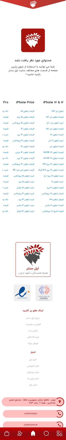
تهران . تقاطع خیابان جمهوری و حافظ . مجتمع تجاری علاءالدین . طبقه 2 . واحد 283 (32, 401)
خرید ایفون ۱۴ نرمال (25, 211)
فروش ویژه (33, 343)
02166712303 (31, 425)
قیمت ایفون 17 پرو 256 (52, 164)
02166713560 (30, 413)
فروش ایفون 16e (56, 199)
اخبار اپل (33, 359)
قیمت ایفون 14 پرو (25, 134)
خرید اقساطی (33, 337)
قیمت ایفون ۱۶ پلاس (54, 205)
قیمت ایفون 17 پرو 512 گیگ (50, 170)
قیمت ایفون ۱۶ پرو (55, 187)
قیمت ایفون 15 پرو (25, 117)
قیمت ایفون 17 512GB (53, 158)
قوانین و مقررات (33, 324)
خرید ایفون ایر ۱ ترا (55, 123)
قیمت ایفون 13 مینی (24, 152)
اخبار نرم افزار (33, 372)
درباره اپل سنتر (33, 318)
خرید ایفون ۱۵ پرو (26, 181)
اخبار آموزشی (33, 366)
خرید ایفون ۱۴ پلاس (25, 205)
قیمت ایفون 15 (27, 111)
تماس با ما (33, 330)
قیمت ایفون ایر (56, 146)
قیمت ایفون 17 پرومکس (52, 193)
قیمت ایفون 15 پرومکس (23, 123)
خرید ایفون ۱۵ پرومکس (24, 176)
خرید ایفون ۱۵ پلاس (25, 187)
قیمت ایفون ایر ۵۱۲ (54, 117)
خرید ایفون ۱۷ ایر (55, 140)
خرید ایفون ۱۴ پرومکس (24, 193)
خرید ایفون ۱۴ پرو (26, 199)
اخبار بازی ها (33, 378)
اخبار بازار (33, 385)
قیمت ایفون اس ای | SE (23, 170)
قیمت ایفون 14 (27, 128)
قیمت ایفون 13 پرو (25, 158)
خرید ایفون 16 (57, 181)
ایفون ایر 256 (57, 111)
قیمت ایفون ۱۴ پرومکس (23, 140)
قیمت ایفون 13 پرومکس (23, 164)
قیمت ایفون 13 (27, 146)
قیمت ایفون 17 (56, 134)
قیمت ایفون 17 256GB (53, 152)
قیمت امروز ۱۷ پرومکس (52, 211)
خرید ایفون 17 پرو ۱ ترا (53, 176)
